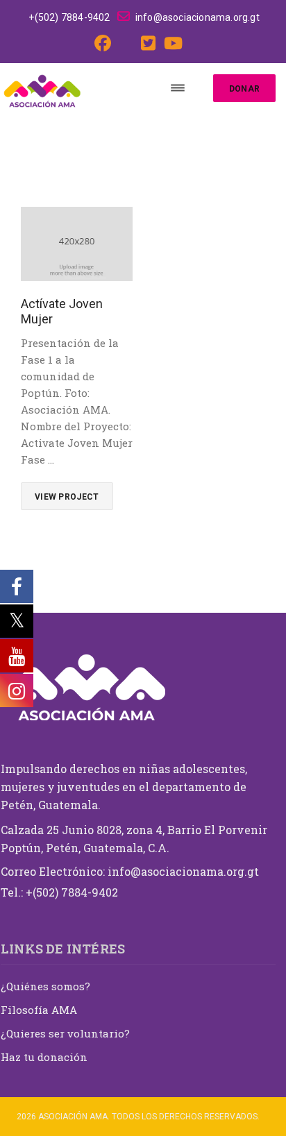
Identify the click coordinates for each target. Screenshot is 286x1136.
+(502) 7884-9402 (69, 17)
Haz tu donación (44, 1057)
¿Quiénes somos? (45, 986)
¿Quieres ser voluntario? (65, 1033)
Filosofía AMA (39, 1010)
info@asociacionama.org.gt (197, 17)
